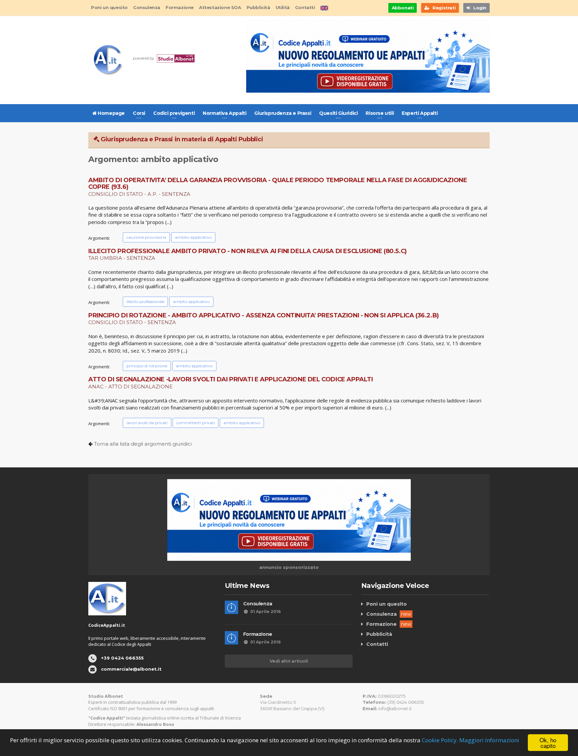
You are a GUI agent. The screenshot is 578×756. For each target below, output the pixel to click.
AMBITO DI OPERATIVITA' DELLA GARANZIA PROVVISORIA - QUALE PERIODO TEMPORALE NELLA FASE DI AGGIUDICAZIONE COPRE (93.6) (277, 183)
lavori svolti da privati (147, 422)
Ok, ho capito (548, 743)
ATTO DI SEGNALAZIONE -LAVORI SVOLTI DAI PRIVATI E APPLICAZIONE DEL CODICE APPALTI (230, 379)
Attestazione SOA (220, 7)
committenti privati (195, 422)
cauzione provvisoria (146, 237)
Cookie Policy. (440, 740)
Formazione (180, 7)
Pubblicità (258, 7)
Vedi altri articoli (289, 661)
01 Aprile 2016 (265, 611)
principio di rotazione (146, 365)
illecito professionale (145, 301)
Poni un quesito (109, 7)
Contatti (305, 7)
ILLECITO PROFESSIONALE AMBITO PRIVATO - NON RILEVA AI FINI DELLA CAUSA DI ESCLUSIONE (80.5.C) (247, 251)
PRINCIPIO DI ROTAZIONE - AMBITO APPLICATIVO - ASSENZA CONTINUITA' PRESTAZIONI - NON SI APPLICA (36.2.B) (263, 315)
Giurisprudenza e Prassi (282, 113)
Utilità (283, 7)
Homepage (111, 113)
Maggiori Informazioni (489, 740)
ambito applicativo (193, 237)
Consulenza (146, 7)
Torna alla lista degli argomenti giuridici (143, 444)
